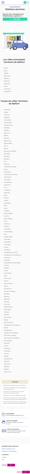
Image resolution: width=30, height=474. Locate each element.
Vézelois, (6, 369)
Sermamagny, (8, 340)
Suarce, (6, 346)
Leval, (5, 275)
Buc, (5, 161)
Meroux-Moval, (8, 283)
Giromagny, (7, 89)
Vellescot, (6, 361)
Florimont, (7, 224)
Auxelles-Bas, (8, 122)
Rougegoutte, (8, 330)
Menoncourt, (8, 278)
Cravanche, (7, 185)
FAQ (3, 459)
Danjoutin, (7, 83)
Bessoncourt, (8, 140)
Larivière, (6, 265)
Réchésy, (6, 314)
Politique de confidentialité (9, 451)
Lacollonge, (7, 257)
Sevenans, (7, 343)
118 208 (16, 19)
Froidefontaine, (8, 237)
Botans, (6, 148)
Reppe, (6, 320)
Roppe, (6, 327)
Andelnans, (7, 109)
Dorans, (6, 200)
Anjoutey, (6, 115)
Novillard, (6, 296)
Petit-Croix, (7, 304)
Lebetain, (6, 268)
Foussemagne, (8, 231)
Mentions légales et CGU (8, 448)
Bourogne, (7, 153)
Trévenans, (7, 351)
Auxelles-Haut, (8, 125)
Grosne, (6, 247)
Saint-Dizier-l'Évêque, (10, 335)
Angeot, (6, 112)
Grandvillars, (7, 242)
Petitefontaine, (8, 307)
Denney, (6, 198)
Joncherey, (7, 249)
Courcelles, (7, 179)
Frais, (5, 234)
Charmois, (7, 164)
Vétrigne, (6, 366)
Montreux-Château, (10, 291)
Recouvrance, (8, 317)
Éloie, (5, 205)
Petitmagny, (7, 309)
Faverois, (6, 216)
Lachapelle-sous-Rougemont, (12, 255)
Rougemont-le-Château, (11, 333)
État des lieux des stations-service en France (14, 385)
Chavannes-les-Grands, (10, 174)
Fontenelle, (7, 229)
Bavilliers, (6, 78)
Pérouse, (6, 301)
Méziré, (6, 286)
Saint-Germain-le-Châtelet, (12, 338)
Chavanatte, (7, 172)
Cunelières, (7, 190)
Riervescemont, (8, 322)
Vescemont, (7, 364)
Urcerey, (6, 353)
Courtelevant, (8, 182)
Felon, (5, 221)
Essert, (6, 86)
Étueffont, (7, 211)
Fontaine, (6, 226)
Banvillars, (7, 127)
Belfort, (6, 68)
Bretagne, (7, 159)
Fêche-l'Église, (8, 218)
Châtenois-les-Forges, (10, 166)
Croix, (5, 187)
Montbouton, (8, 288)
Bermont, (6, 138)
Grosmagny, (7, 244)
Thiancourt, (7, 348)
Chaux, (6, 169)
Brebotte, (7, 156)
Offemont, (7, 81)
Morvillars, (7, 294)
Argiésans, (7, 117)
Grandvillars (7, 91)
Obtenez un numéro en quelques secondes (14, 395)
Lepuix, (6, 270)
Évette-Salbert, (8, 213)
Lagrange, (7, 260)
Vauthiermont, (8, 359)
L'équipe (4, 457)
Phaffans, (6, 312)
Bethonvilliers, (8, 143)
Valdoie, (6, 73)
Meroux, (6, 281)
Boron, (6, 146)
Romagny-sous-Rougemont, (12, 325)
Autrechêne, (7, 120)
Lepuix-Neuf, (8, 273)
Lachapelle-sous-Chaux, (11, 252)
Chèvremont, (8, 177)
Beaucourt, (7, 76)
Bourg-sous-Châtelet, (10, 151)
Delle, (5, 70)
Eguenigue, (7, 203)
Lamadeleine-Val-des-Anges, (12, 262)
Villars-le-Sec (7, 371)
